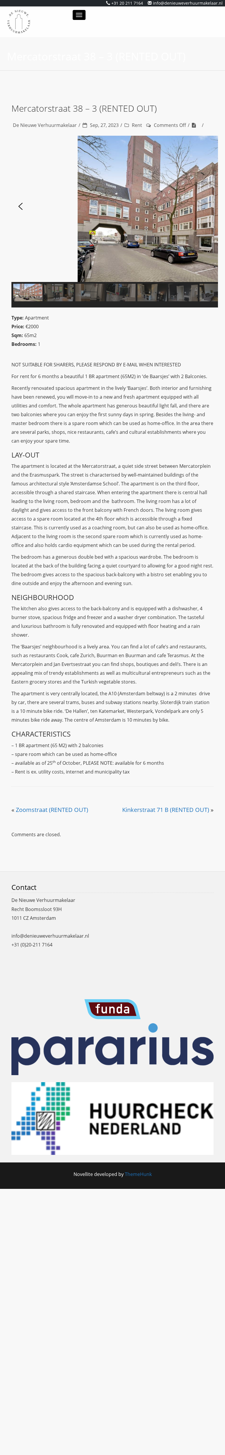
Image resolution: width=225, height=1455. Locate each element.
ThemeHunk (138, 1174)
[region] (112, 221)
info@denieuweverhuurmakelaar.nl (188, 3)
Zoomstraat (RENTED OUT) (52, 810)
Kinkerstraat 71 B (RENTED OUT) (165, 810)
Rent (137, 125)
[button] (20, 208)
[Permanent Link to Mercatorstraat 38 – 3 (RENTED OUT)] (196, 125)
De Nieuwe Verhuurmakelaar (45, 125)
